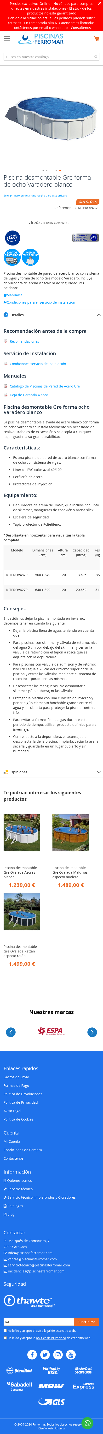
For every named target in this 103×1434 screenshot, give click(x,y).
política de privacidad (51, 1338)
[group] (51, 1031)
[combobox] (51, 57)
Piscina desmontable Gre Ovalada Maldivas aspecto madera (70, 872)
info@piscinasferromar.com (30, 1253)
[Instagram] (58, 1354)
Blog (10, 1214)
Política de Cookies (18, 1119)
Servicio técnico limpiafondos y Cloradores (41, 1197)
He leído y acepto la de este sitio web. (49, 1338)
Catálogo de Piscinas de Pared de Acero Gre (45, 386)
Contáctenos (13, 1158)
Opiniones (18, 772)
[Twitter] (45, 1354)
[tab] (51, 315)
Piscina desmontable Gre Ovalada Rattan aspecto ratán (20, 951)
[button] (43, 170)
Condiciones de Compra (23, 1150)
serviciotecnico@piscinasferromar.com (39, 1265)
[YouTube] (71, 1354)
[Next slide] (92, 1032)
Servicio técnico (20, 1189)
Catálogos (14, 1205)
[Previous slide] (11, 1032)
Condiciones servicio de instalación (38, 363)
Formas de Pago (16, 1085)
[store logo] (40, 38)
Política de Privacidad (21, 1102)
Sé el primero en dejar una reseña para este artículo (35, 195)
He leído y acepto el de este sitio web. (41, 1330)
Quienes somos (19, 1180)
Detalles (17, 315)
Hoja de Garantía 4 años (29, 395)
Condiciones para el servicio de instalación (41, 302)
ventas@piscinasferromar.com (32, 1259)
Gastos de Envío (16, 1077)
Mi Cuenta (12, 1141)
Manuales (15, 295)
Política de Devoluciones (23, 1094)
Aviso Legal (12, 1110)
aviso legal (43, 1330)
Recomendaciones (24, 341)
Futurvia (59, 1428)
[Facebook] (32, 1354)
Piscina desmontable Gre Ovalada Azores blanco (20, 872)
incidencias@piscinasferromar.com (36, 1271)
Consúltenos (81, 27)
